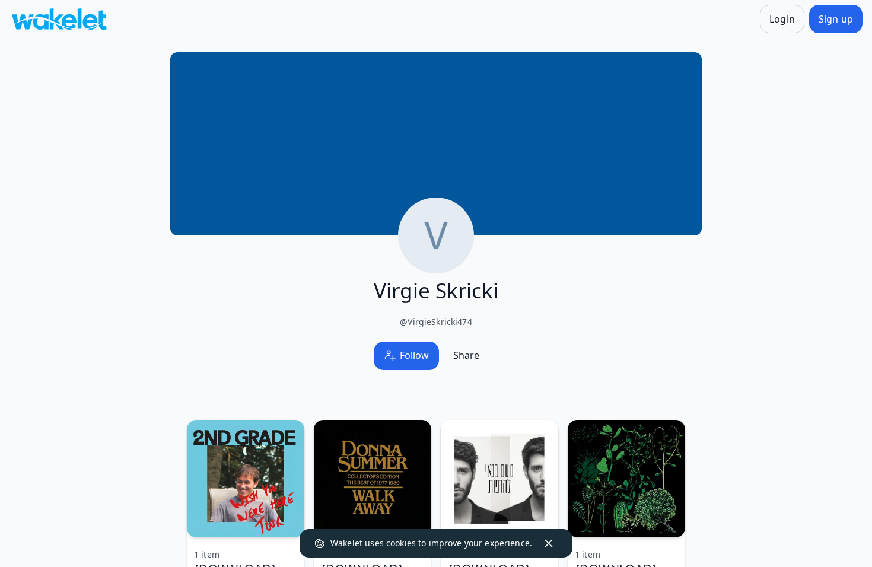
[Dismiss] (548, 543)
